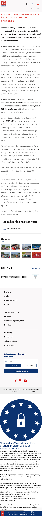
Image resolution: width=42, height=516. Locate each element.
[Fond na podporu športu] (26, 277)
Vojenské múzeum (11, 341)
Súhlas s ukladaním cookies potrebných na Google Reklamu (19, 492)
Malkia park (8, 337)
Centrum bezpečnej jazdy (14, 321)
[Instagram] (20, 380)
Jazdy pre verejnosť (11, 312)
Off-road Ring (9, 345)
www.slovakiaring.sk (14, 214)
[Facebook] (15, 380)
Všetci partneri (36, 268)
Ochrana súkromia (11, 300)
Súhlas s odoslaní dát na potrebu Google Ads (14, 494)
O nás (6, 296)
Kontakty (32, 514)
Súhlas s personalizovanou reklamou (12, 496)
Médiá (6, 305)
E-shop (8, 514)
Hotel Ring (8, 332)
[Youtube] (25, 380)
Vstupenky (15, 514)
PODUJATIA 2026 (24, 514)
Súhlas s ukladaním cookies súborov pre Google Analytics (18, 498)
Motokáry (8, 325)
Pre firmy (7, 316)
